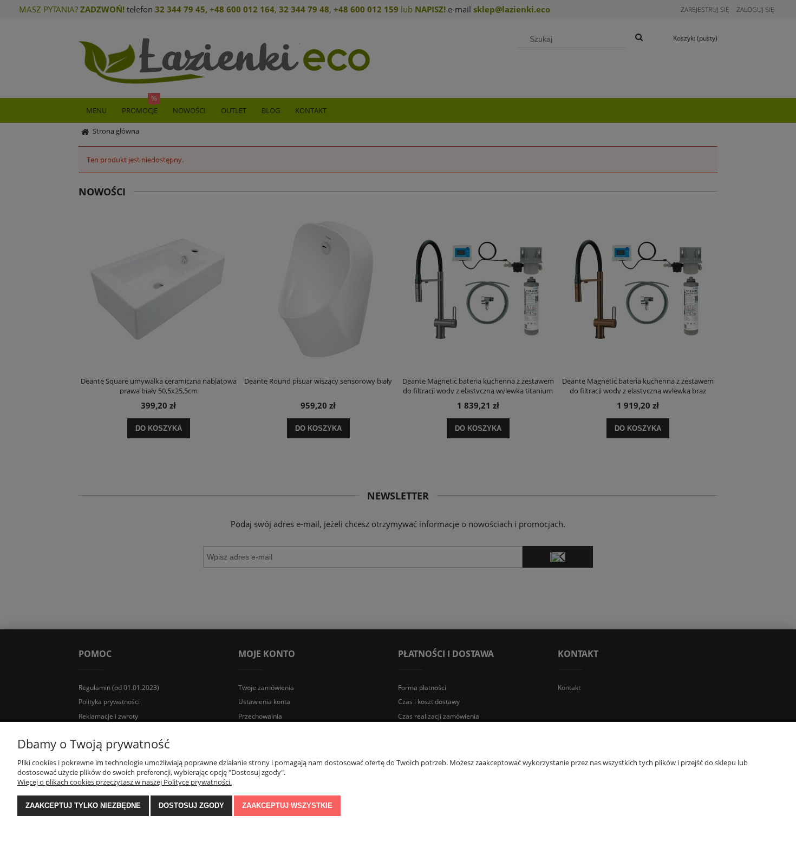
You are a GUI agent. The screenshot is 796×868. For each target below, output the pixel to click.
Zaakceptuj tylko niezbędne (83, 805)
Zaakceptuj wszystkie (287, 805)
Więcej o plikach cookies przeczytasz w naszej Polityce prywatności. (124, 782)
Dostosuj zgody (191, 805)
